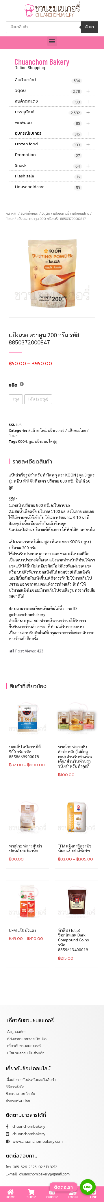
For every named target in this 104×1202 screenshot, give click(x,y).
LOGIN (73, 1197)
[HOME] (10, 1192)
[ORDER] (52, 1192)
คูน (31, 441)
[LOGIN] (73, 1192)
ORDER (52, 1197)
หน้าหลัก (11, 213)
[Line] (88, 1187)
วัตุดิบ (52, 90)
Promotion (47, 155)
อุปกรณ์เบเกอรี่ (52, 133)
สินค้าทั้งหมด (29, 213)
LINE (93, 1197)
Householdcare (47, 187)
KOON (22, 441)
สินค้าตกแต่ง (52, 101)
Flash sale (47, 176)
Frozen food (52, 144)
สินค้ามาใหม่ (47, 80)
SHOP (31, 1197)
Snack (52, 165)
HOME (10, 1197)
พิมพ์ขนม (52, 122)
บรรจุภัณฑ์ (52, 112)
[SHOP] (31, 1192)
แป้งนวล (41, 441)
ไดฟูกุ (53, 441)
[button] (52, 41)
